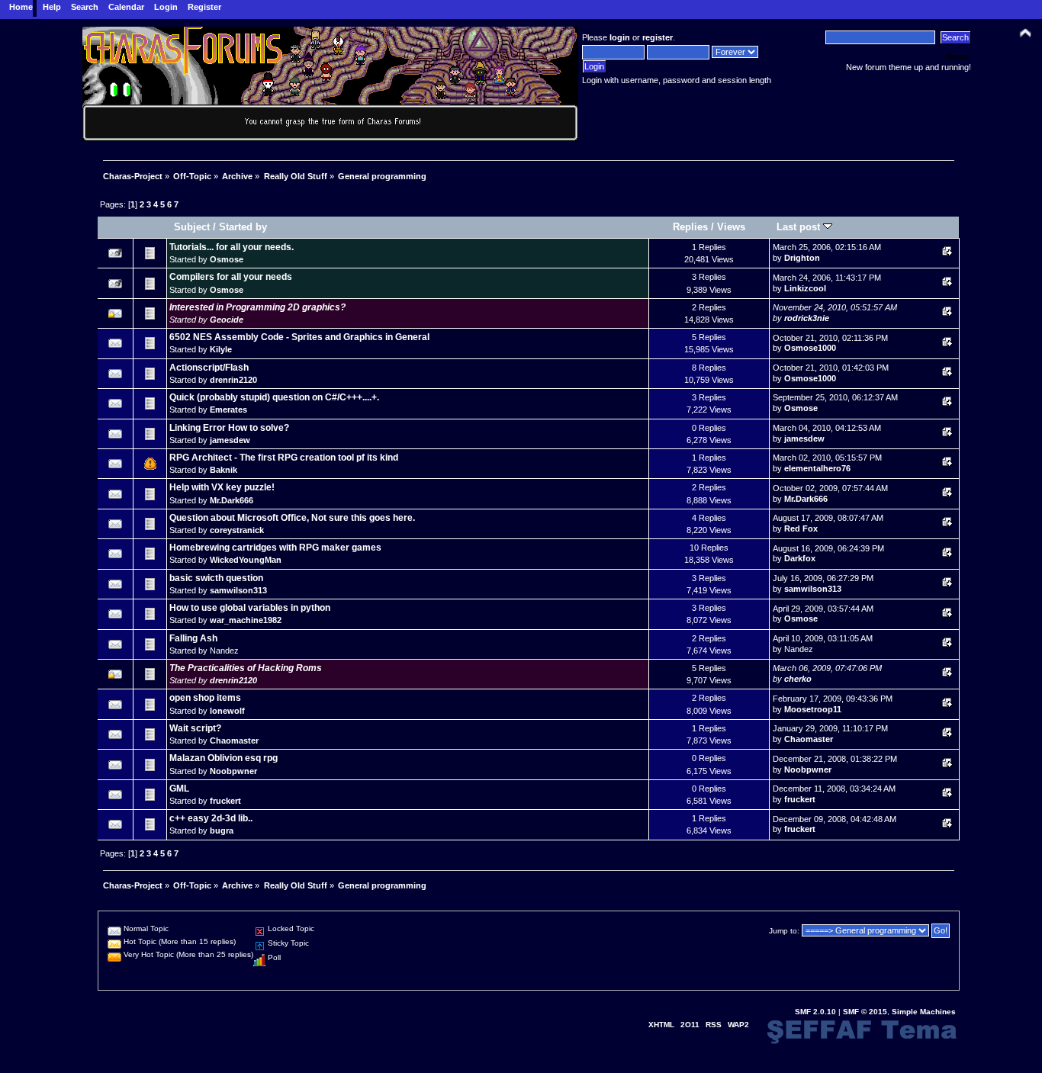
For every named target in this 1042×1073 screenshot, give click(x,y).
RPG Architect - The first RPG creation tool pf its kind (283, 457)
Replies (690, 227)
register (657, 37)
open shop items (205, 697)
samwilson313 (238, 590)
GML (179, 788)
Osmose (226, 259)
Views (731, 227)
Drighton (802, 257)
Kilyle (221, 349)
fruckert (225, 800)
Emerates (228, 409)
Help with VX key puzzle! (222, 487)
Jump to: (784, 931)
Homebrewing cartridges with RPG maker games (275, 547)
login (619, 37)
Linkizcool (805, 288)
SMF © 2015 (865, 1011)
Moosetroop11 (812, 709)
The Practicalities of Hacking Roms (245, 668)
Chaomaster (234, 740)
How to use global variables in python (249, 607)
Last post (800, 227)
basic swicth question (216, 578)
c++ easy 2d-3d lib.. (210, 818)
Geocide (226, 319)
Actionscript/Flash (209, 367)
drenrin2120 (233, 379)
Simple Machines (924, 1011)
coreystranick (237, 530)
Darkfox (799, 558)
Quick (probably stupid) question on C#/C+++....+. (274, 397)
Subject (192, 227)
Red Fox (801, 528)
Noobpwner (233, 771)
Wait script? (195, 728)
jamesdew (230, 440)
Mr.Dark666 (231, 500)
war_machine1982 (245, 620)
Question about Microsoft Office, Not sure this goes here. (292, 517)
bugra (221, 830)
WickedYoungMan (245, 559)
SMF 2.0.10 (815, 1011)
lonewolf (227, 710)
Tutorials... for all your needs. (231, 247)
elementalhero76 (817, 468)
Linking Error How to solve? (229, 427)
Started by (243, 227)
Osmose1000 (810, 347)
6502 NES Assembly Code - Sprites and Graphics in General (299, 337)
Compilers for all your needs (230, 276)
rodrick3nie (806, 318)
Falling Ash (193, 638)
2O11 (689, 1024)
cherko (798, 678)
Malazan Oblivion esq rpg (223, 758)
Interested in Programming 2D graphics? (257, 307)
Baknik (223, 469)
